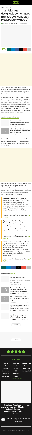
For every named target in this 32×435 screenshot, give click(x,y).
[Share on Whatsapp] (9, 49)
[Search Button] (30, 2)
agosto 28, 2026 (14, 126)
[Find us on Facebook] (8, 351)
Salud (16, 376)
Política (16, 371)
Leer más (16, 324)
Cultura (5, 366)
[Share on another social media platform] (29, 49)
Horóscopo (16, 363)
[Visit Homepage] (16, 2)
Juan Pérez (14, 23)
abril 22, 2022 (23, 23)
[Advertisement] (16, 69)
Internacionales (16, 366)
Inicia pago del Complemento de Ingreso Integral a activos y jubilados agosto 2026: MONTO (20, 315)
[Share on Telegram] (13, 49)
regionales (16, 373)
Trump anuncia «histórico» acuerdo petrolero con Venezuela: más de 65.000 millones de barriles (20, 122)
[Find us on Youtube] (19, 351)
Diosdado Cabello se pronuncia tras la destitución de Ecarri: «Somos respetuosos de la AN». (12, 408)
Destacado (8, 7)
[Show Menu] (2, 2)
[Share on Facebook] (17, 49)
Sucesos (26, 366)
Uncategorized (26, 371)
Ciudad (6, 363)
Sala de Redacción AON (16, 282)
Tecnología (26, 368)
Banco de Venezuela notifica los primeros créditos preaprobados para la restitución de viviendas (20, 307)
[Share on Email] (25, 49)
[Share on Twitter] (21, 49)
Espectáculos (5, 376)
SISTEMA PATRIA (26, 363)
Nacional (16, 368)
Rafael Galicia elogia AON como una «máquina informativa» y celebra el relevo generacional (20, 130)
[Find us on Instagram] (12, 351)
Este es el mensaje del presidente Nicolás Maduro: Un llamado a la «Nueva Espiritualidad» (18, 420)
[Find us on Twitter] (23, 351)
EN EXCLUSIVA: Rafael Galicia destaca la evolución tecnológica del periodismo (20, 298)
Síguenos (16, 339)
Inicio (2, 7)
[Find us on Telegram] (16, 351)
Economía (6, 373)
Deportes (5, 368)
